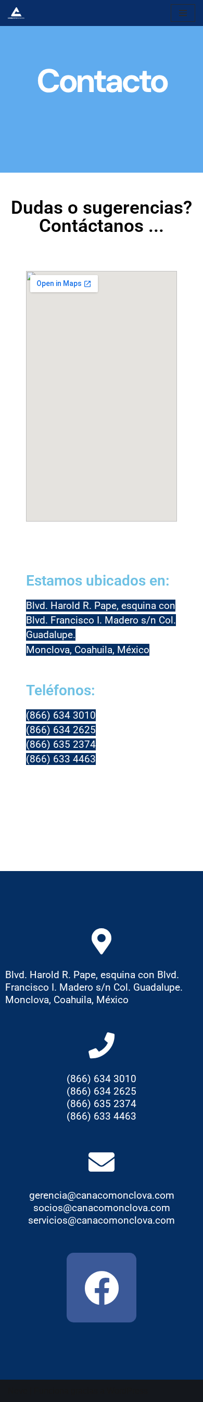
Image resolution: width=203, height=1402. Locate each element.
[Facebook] (101, 1287)
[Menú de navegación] (183, 13)
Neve (18, 1390)
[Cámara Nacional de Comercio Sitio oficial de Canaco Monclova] (19, 13)
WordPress (127, 1390)
